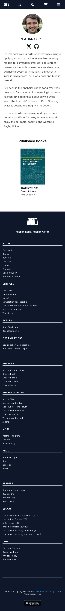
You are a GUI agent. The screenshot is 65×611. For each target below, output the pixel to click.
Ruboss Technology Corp (49, 591)
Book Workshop (11, 327)
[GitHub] (36, 46)
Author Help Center (12, 403)
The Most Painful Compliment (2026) (21, 515)
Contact (7, 465)
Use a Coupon (10, 273)
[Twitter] (28, 46)
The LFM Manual (11, 414)
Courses (7, 261)
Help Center (9, 501)
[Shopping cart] (45, 4)
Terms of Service (11, 548)
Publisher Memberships (15, 349)
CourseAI (7, 290)
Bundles (7, 258)
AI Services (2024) (12, 523)
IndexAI (6, 298)
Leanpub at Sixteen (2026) (16, 519)
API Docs (7, 422)
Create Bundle (10, 378)
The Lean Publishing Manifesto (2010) (22, 534)
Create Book (9, 374)
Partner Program (11, 436)
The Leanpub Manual (13, 410)
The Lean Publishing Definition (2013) (21, 530)
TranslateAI (8, 313)
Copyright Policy (11, 552)
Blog (5, 461)
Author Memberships (13, 370)
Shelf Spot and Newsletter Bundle (20, 305)
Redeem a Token (11, 276)
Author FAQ (8, 399)
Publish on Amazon (12, 309)
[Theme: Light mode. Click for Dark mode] (32, 4)
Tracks (6, 265)
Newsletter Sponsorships (16, 302)
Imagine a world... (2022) (15, 527)
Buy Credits (9, 494)
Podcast (7, 269)
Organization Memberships (17, 345)
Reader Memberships (14, 490)
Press (6, 468)
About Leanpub (10, 457)
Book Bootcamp (11, 331)
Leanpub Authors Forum (15, 407)
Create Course (10, 381)
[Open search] (19, 4)
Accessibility (9, 443)
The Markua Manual (13, 418)
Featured (7, 250)
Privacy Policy (10, 556)
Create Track (9, 385)
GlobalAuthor (9, 294)
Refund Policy (10, 559)
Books (6, 254)
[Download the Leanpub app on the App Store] (32, 603)
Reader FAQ (9, 498)
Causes (6, 439)
